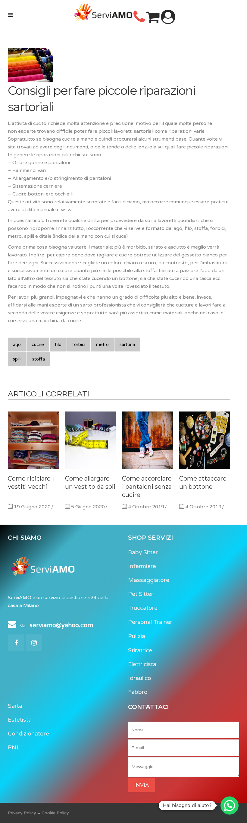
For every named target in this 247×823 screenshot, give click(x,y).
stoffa (38, 359)
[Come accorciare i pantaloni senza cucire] (147, 440)
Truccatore (143, 608)
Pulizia (136, 636)
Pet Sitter (140, 594)
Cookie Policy (55, 812)
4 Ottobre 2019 (145, 507)
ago (17, 344)
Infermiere (142, 566)
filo (58, 344)
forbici (78, 344)
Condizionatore (28, 733)
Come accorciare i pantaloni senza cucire (147, 486)
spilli (17, 359)
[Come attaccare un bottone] (204, 440)
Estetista (20, 720)
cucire (38, 344)
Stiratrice (140, 650)
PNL (14, 747)
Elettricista (142, 664)
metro (102, 344)
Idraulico (139, 678)
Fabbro (138, 692)
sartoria (127, 344)
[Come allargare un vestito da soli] (90, 440)
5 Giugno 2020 (87, 507)
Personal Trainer (150, 622)
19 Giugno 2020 (32, 507)
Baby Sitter (143, 552)
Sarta (15, 706)
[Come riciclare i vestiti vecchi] (33, 440)
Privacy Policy (22, 812)
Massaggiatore (148, 580)
